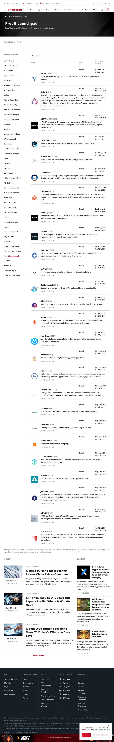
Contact (81, 683)
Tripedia (47, 408)
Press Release (9, 694)
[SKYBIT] (34, 177)
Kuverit (47, 231)
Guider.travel (50, 285)
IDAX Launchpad (10, 207)
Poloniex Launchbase (12, 251)
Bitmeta (7, 124)
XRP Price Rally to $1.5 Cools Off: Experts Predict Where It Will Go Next (48, 601)
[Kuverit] (34, 236)
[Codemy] (34, 428)
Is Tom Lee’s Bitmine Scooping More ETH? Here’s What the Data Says (48, 632)
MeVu (46, 269)
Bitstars (47, 355)
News (25, 10)
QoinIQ (46, 92)
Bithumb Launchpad (12, 110)
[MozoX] (34, 218)
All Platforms (9, 61)
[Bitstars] (34, 358)
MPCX (47, 513)
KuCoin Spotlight (10, 212)
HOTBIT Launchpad (11, 193)
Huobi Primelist (10, 202)
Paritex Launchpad (11, 246)
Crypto (6, 687)
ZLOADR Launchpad (12, 275)
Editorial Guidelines (82, 691)
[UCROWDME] (34, 160)
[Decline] (109, 725)
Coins (25, 679)
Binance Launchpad (12, 85)
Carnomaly (49, 140)
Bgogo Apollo (9, 75)
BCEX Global (8, 70)
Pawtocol (47, 191)
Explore (46, 371)
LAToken (7, 217)
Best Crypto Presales (45, 690)
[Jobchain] (34, 498)
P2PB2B (7, 241)
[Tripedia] (34, 412)
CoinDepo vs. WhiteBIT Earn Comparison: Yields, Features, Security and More (101, 604)
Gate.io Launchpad (11, 188)
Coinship (48, 250)
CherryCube (49, 389)
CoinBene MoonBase (12, 149)
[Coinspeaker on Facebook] (93, 3)
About (80, 679)
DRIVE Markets (9, 173)
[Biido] (34, 305)
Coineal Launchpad (11, 154)
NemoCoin (49, 440)
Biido (46, 301)
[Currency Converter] (107, 9)
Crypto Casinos (69, 10)
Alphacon (48, 317)
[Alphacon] (34, 322)
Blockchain (8, 690)
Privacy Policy (83, 710)
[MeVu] (34, 273)
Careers (81, 687)
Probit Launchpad (47, 82)
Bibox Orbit (8, 80)
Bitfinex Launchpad (11, 100)
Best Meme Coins (47, 699)
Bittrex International (12, 134)
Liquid (6, 227)
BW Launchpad (10, 139)
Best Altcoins (46, 686)
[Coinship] (34, 255)
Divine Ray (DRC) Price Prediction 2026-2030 (99, 634)
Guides (32, 10)
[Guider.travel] (34, 289)
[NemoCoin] (34, 444)
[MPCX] (34, 518)
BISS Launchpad (10, 90)
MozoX (48, 212)
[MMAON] (34, 125)
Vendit (47, 73)
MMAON (49, 119)
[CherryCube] (34, 395)
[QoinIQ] (34, 101)
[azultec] (34, 479)
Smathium (48, 336)
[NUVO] (34, 538)
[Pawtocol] (34, 198)
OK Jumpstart (9, 237)
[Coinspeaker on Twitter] (97, 3)
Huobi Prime (8, 197)
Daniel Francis (11, 581)
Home (7, 16)
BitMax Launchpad (11, 119)
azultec (47, 475)
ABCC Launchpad (10, 66)
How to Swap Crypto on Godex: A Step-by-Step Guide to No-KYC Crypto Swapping (101, 572)
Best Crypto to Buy (46, 680)
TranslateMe (49, 456)
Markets (7, 683)
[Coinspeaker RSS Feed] (109, 3)
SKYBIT (48, 172)
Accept (86, 735)
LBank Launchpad (11, 222)
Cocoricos (7, 144)
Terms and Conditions (82, 698)
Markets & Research (84, 10)
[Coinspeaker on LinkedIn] (105, 3)
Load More (38, 655)
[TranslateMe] (34, 462)
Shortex (7, 261)
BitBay (6, 95)
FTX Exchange (9, 183)
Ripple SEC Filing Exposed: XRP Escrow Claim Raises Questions (47, 572)
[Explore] (34, 376)
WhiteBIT (7, 265)
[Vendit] (34, 78)
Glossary (26, 698)
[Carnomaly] (34, 144)
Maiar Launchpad (11, 232)
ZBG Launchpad (10, 270)
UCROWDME (49, 156)
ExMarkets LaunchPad (12, 178)
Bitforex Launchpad (11, 105)
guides (81, 559)
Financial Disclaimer (82, 704)
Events (25, 690)
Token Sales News (32, 567)
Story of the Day (10, 679)
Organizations (28, 683)
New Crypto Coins (48, 696)
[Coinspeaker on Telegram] (101, 3)
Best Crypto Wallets (45, 704)
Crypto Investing (43, 10)
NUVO (47, 531)
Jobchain (47, 491)
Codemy (47, 424)
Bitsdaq (7, 129)
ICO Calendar (56, 10)
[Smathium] (34, 341)
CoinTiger (7, 168)
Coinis (6, 158)
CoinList (7, 163)
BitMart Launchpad (11, 114)
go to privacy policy (100, 735)
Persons (26, 687)
